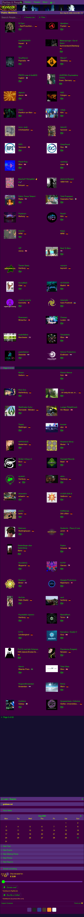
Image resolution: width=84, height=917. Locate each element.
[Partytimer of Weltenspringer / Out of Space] (61, 51)
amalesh (21, 476)
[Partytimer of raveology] (61, 167)
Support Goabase (7, 903)
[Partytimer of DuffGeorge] (61, 517)
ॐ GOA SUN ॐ (66, 493)
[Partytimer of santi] (61, 603)
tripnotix (21, 231)
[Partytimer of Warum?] (61, 64)
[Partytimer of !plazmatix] (61, 306)
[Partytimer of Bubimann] (20, 534)
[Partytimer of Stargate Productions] (61, 586)
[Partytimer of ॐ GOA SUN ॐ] (61, 499)
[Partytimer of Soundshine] (20, 569)
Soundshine (22, 562)
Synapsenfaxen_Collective (70, 701)
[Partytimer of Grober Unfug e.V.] (20, 465)
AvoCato (21, 597)
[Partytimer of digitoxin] (20, 98)
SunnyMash (22, 282)
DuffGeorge (64, 511)
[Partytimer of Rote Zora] (20, 396)
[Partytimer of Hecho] (20, 116)
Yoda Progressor (66, 196)
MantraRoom (65, 614)
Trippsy (21, 424)
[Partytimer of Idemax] (20, 672)
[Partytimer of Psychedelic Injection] (20, 620)
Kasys (62, 231)
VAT (19, 248)
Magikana (22, 580)
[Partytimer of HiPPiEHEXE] (20, 447)
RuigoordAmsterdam (26, 683)
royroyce (63, 265)
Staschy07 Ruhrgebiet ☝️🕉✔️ (27, 180)
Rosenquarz (22, 317)
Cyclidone (22, 701)
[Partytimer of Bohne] (61, 690)
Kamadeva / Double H (68, 632)
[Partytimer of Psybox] (61, 551)
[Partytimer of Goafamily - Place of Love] (61, 534)
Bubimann (22, 528)
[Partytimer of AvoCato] (20, 603)
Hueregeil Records (67, 459)
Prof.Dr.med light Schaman (28, 649)
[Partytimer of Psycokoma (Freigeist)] (61, 655)
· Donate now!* (11, 887)
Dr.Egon (21, 23)
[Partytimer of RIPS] (20, 150)
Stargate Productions (68, 580)
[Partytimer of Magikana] (20, 586)
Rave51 (63, 213)
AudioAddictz (23, 334)
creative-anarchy (24, 300)
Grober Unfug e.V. (25, 459)
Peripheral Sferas (66, 441)
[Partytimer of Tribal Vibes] (61, 672)
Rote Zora (22, 389)
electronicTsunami (67, 179)
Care (62, 389)
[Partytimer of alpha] (61, 482)
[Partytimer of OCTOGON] (61, 289)
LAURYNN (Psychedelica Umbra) (68, 76)
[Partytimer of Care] (61, 396)
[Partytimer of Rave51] (61, 219)
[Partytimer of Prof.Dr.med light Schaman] (19, 657)
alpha (62, 476)
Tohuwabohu (65, 334)
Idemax (21, 666)
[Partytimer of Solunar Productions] (61, 358)
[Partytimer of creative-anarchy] (20, 306)
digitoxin (21, 92)
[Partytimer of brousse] (61, 430)
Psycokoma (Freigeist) (68, 649)
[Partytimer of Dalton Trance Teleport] (20, 202)
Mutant (21, 372)
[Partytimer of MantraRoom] (61, 620)
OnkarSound (65, 144)
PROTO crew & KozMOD (27, 75)
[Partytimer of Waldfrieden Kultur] (20, 413)
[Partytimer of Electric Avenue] (61, 378)
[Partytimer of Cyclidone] (20, 707)
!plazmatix (64, 300)
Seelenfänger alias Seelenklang (25, 546)
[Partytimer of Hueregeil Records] (61, 465)
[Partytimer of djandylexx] (61, 29)
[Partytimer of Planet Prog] (20, 167)
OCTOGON (64, 282)
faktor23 (63, 127)
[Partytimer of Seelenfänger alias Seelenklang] (19, 554)
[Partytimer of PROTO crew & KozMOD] (20, 81)
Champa (63, 317)
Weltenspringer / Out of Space (68, 41)
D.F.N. (20, 632)
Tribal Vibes (64, 666)
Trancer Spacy (23, 265)
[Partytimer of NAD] (61, 98)
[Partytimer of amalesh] (23, 482)
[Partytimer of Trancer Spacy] (20, 271)
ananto (21, 511)
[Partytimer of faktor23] (61, 133)
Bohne (62, 683)
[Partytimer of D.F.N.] (20, 638)
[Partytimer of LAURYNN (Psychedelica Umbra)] (60, 83)
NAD (62, 92)
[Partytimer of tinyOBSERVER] (20, 46)
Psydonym (22, 213)
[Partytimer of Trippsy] (20, 430)
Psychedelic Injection (26, 614)
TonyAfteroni (23, 58)
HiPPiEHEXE (23, 441)
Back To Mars (65, 248)
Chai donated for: (16, 873)
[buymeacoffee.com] (17, 899)
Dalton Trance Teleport (27, 196)
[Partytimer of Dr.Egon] (20, 29)
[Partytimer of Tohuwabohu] (61, 340)
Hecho (20, 109)
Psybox (63, 545)
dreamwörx (22, 493)
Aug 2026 (42, 816)
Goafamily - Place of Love (70, 528)
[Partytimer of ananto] (20, 517)
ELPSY (63, 562)
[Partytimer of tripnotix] (20, 237)
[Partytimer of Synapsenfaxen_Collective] (61, 707)
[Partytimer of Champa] (61, 323)
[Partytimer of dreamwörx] (20, 499)
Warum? (63, 58)
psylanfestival (23, 352)
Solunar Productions (68, 352)
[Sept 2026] (81, 816)
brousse (63, 424)
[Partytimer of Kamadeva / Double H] (61, 638)
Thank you (77, 903)
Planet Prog (22, 161)
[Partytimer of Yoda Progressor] (61, 202)
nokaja (62, 109)
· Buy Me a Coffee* (12, 895)
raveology (64, 161)
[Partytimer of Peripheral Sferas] (61, 447)
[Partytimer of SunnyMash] (20, 289)
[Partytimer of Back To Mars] (61, 254)
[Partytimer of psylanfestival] (20, 358)
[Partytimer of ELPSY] (61, 569)
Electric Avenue (66, 372)
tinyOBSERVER (24, 40)
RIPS (20, 144)
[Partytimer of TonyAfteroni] (20, 64)
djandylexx (64, 23)
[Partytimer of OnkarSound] (61, 150)
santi (62, 597)
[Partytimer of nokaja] (61, 116)
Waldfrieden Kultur (25, 407)
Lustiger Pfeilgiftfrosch (68, 407)
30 (78, 837)
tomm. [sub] (22, 127)
